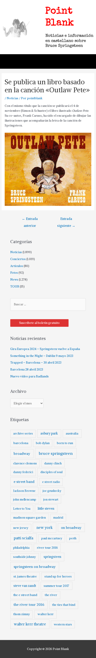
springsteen (52, 557)
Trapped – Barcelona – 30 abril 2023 (35, 362)
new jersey (20, 528)
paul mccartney (51, 538)
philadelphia (21, 548)
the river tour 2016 (29, 604)
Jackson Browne (24, 491)
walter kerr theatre (30, 624)
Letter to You (21, 509)
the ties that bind (63, 605)
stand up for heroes (58, 576)
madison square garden (29, 517)
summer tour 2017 (56, 586)
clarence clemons (25, 463)
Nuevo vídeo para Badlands (29, 376)
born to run (65, 443)
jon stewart (50, 499)
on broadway (71, 528)
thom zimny (21, 614)
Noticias (12, 98)
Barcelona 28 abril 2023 (26, 369)
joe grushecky (52, 491)
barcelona (20, 443)
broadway (22, 453)
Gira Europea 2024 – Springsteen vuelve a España (45, 349)
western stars (63, 624)
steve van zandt (24, 586)
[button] (87, 61)
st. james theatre (25, 576)
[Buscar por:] (48, 304)
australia (72, 433)
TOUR (14, 286)
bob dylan (43, 443)
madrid (58, 517)
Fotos (14, 273)
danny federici (23, 472)
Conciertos (18, 259)
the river (51, 595)
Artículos (16, 266)
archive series (23, 433)
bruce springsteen (56, 453)
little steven (46, 509)
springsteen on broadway (35, 566)
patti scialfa (23, 538)
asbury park (49, 433)
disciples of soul (51, 472)
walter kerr (46, 614)
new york (44, 527)
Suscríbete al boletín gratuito (39, 323)
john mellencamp (24, 499)
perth (72, 538)
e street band (24, 482)
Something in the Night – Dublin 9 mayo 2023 (41, 356)
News (14, 279)
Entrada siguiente (66, 220)
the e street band (25, 595)
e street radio (51, 482)
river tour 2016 (47, 548)
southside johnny (24, 557)
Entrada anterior (30, 220)
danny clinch (53, 463)
